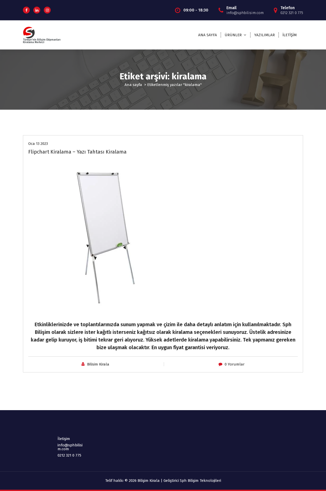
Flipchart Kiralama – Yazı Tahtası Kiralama (77, 152)
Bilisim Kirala (98, 364)
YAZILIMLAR (264, 35)
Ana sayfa (133, 84)
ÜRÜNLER (233, 35)
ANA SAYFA (207, 35)
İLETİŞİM (289, 35)
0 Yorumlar (234, 364)
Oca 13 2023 (38, 143)
